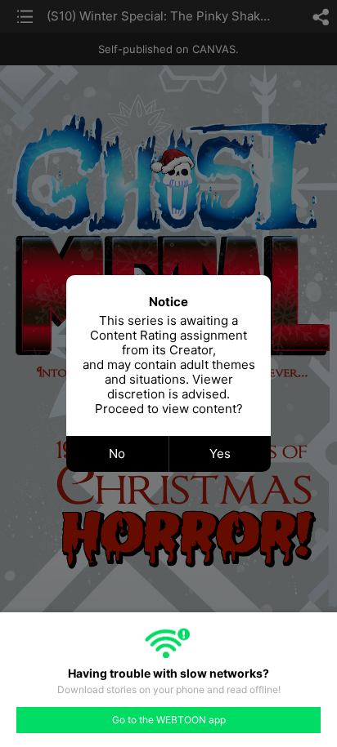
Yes (220, 453)
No (117, 453)
